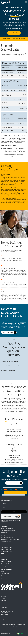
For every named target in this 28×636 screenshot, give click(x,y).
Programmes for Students (7, 528)
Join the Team (4, 578)
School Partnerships (6, 561)
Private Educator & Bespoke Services (10, 539)
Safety (24, 624)
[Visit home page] (12, 586)
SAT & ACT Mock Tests (6, 551)
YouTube (3, 603)
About (2, 571)
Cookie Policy (19, 624)
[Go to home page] (5, 2)
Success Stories (5, 573)
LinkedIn (3, 598)
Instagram (3, 596)
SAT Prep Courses (5, 535)
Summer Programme (6, 541)
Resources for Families (6, 547)
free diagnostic (19, 202)
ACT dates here (16, 201)
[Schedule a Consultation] (14, 483)
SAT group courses (11, 323)
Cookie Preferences (11, 624)
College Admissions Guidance (8, 530)
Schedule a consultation (7, 479)
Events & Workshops (6, 549)
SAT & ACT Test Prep (6, 533)
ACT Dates (3, 556)
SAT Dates (3, 554)
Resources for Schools (6, 563)
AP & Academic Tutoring (7, 537)
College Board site (13, 260)
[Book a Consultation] (9, 332)
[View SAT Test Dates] (14, 33)
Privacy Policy (14, 626)
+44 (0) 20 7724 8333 (21, 479)
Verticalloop (7, 633)
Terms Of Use (4, 624)
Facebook (3, 600)
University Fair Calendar (7, 566)
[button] (26, 2)
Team (2, 576)
